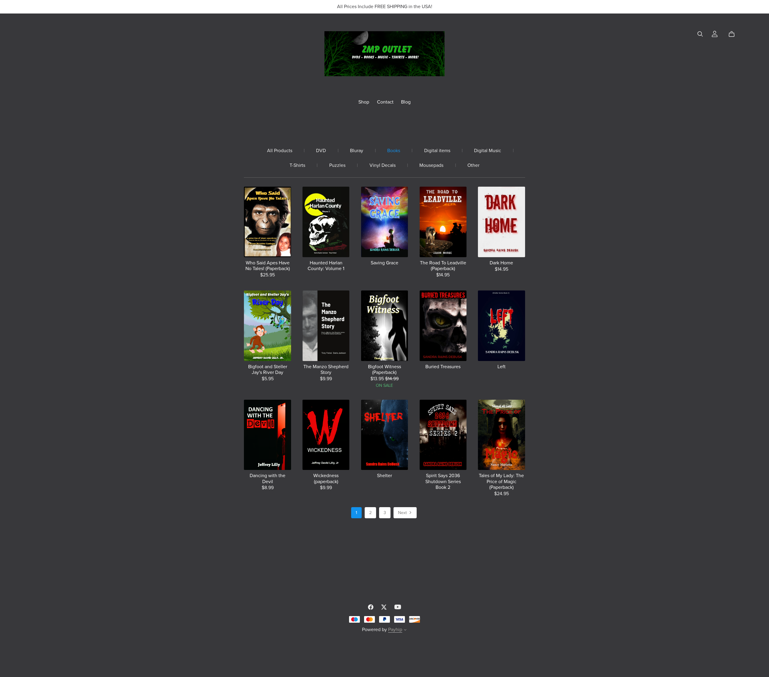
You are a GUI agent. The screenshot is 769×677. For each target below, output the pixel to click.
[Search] (700, 34)
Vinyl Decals (382, 165)
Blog (406, 102)
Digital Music (487, 151)
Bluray (356, 151)
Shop (363, 102)
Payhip (395, 630)
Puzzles (337, 165)
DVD (321, 151)
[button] (405, 630)
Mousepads (431, 165)
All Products (279, 151)
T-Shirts (297, 165)
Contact (385, 102)
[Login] (714, 34)
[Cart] (734, 34)
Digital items (437, 151)
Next (403, 512)
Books (393, 151)
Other (473, 165)
